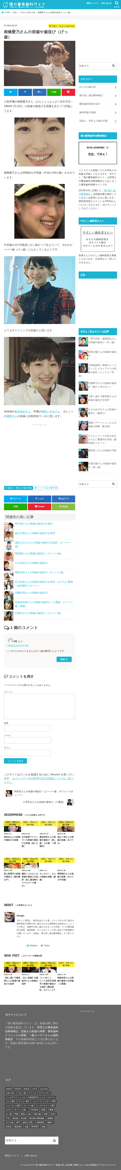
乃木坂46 (34, 1110)
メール (7, 735)
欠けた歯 (9, 1122)
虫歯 (27, 1127)
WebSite (33, 945)
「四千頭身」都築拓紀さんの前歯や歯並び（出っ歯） (102, 340)
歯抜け (50, 1122)
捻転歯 (15, 1118)
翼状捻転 (18, 1127)
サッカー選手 (23, 1101)
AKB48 (9, 1089)
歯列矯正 (41, 1122)
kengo (20, 915)
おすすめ (44, 1089)
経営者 (9, 1127)
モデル (9, 1110)
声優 (55, 488)
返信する (64, 659)
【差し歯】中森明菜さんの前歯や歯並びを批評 (102, 398)
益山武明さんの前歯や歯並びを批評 (35, 533)
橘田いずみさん (50, 411)
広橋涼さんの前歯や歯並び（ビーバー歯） (39, 613)
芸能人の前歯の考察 (33, 1031)
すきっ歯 (22, 1093)
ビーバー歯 (42, 488)
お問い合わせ (106, 3)
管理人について (92, 3)
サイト (7, 747)
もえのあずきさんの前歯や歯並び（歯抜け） (102, 411)
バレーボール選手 (13, 1106)
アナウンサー (44, 1093)
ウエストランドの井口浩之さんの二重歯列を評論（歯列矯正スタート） (102, 439)
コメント (8, 691)
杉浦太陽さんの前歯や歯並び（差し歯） (102, 465)
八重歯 (50, 1110)
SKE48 (26, 1089)
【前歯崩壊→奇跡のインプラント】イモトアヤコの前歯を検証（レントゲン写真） (97, 370)
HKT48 (18, 1089)
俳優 (43, 1110)
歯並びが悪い (28, 1122)
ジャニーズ (37, 1101)
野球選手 (35, 1127)
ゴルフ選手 (10, 1101)
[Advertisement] (30, 451)
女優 (45, 1114)
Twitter (47, 945)
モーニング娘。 (21, 1110)
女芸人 (53, 1114)
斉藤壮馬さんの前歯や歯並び (31, 592)
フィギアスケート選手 (45, 1106)
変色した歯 (25, 1114)
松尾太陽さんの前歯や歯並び (102, 353)
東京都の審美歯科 (37, 1118)
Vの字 (34, 1089)
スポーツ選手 (50, 1101)
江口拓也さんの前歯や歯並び (31, 563)
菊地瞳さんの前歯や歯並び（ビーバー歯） (39, 553)
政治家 (24, 1118)
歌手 (18, 1122)
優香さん (12, 416)
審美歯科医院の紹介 (90, 103)
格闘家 (50, 1118)
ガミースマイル (48, 1097)
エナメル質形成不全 (30, 1097)
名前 (6, 723)
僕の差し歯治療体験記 (51, 933)
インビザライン (12, 1097)
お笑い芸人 (10, 1093)
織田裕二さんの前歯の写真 (102, 450)
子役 (8, 1118)
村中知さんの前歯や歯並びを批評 (34, 523)
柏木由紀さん (23, 411)
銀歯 (44, 1127)
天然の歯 (37, 1114)
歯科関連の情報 (87, 112)
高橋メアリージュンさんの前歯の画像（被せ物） (102, 424)
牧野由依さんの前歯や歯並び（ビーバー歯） (40, 572)
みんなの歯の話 (87, 86)
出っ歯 (9, 1114)
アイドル (32, 1093)
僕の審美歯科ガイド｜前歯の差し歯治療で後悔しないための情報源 (66, 1165)
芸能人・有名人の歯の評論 (19, 488)
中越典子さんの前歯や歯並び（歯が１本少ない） (102, 385)
